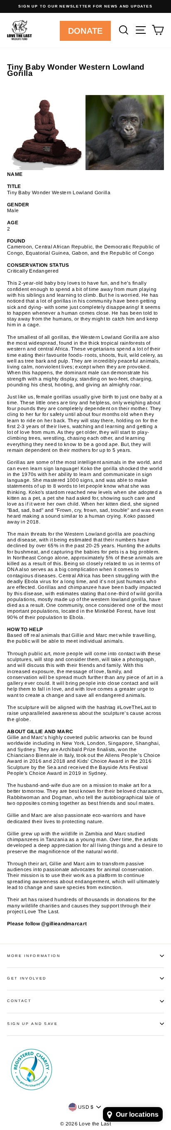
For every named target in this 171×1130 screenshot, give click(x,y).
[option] (85, 6)
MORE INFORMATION (34, 956)
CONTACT (19, 1001)
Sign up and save (32, 1024)
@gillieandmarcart (64, 924)
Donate (85, 30)
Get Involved (26, 978)
